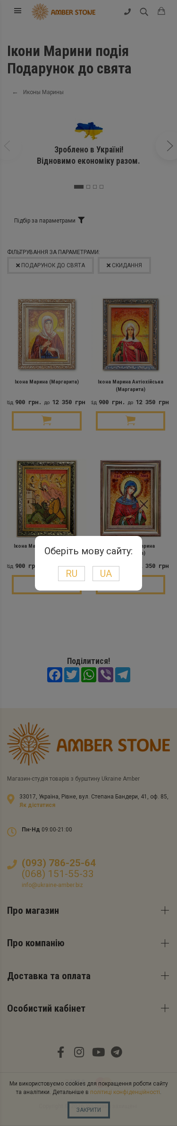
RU (71, 573)
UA (106, 573)
